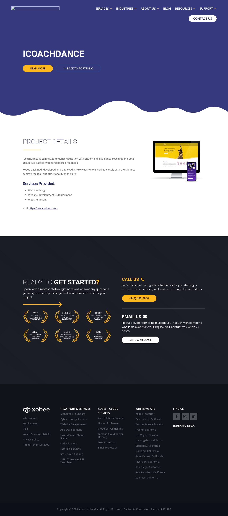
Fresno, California (146, 429)
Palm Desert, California (149, 456)
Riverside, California (148, 461)
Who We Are (30, 418)
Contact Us (202, 18)
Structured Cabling (71, 454)
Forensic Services (70, 448)
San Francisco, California (150, 472)
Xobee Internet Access (111, 418)
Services (102, 8)
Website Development (73, 424)
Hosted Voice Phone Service (72, 437)
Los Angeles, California (149, 440)
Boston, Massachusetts (149, 424)
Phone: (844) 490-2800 (36, 444)
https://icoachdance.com (43, 208)
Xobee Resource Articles (37, 434)
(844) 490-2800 (139, 298)
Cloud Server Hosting (110, 428)
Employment (30, 423)
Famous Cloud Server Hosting (110, 436)
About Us (148, 8)
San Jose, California (147, 477)
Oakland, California (147, 451)
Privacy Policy (31, 439)
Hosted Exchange (108, 423)
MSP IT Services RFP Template (72, 461)
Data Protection (107, 442)
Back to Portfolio (80, 68)
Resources (183, 8)
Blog (167, 8)
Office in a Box (69, 443)
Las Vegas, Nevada (147, 435)
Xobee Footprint (145, 413)
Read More (37, 68)
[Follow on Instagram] (185, 416)
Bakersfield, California (149, 419)
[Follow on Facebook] (176, 416)
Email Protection (108, 447)
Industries (124, 8)
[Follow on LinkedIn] (193, 416)
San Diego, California (148, 467)
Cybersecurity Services (73, 419)
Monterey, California (148, 445)
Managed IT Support (72, 413)
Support (206, 8)
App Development (71, 429)
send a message (140, 340)
